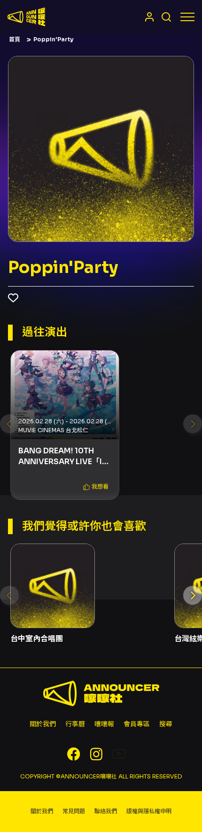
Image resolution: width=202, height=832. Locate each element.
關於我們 (43, 724)
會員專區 (137, 724)
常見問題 (73, 811)
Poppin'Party (53, 39)
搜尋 (165, 724)
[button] (95, 487)
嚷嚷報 (104, 724)
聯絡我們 (105, 811)
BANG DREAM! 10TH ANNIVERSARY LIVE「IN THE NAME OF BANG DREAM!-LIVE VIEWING (63, 456)
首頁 (14, 39)
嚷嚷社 (26, 17)
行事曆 (75, 724)
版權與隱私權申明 (148, 811)
